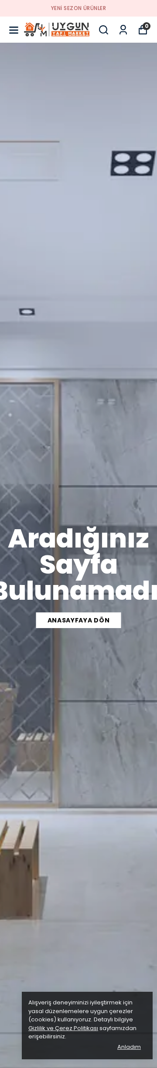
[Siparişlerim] (123, 29)
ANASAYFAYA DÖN (79, 620)
